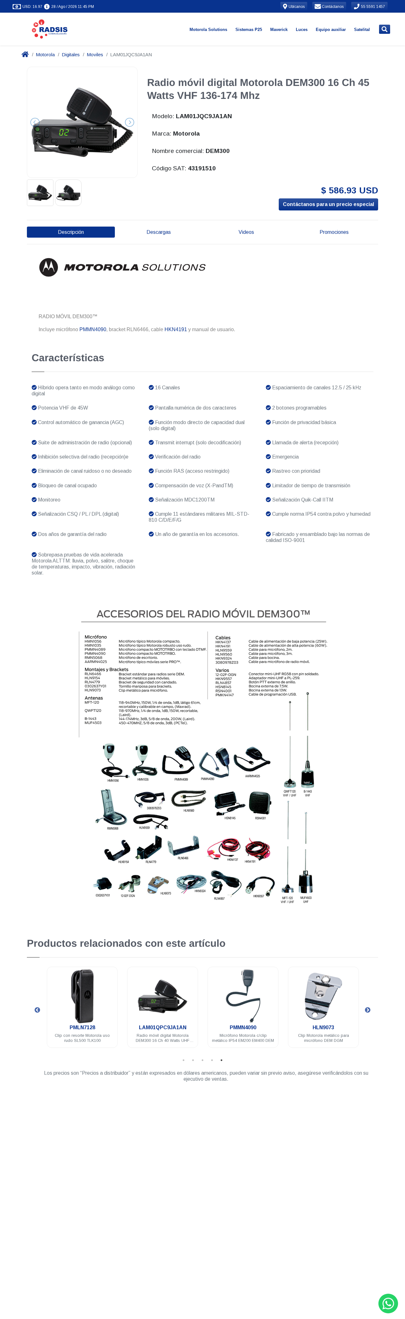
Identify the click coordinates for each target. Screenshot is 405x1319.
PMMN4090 (92, 329)
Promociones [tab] (334, 232)
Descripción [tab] (71, 232)
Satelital (362, 29)
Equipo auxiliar (331, 29)
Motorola (45, 54)
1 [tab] (183, 1060)
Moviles (95, 54)
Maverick (279, 29)
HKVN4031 (357, 1027)
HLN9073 (277, 1027)
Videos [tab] (246, 232)
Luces (302, 29)
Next (367, 1010)
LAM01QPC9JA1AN (116, 1027)
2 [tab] (193, 1060)
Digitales (71, 54)
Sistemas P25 (248, 29)
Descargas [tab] (158, 232)
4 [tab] (212, 1060)
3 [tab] (202, 1060)
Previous (37, 1010)
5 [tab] (221, 1060)
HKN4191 (176, 329)
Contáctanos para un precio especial (328, 204)
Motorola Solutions (208, 29)
